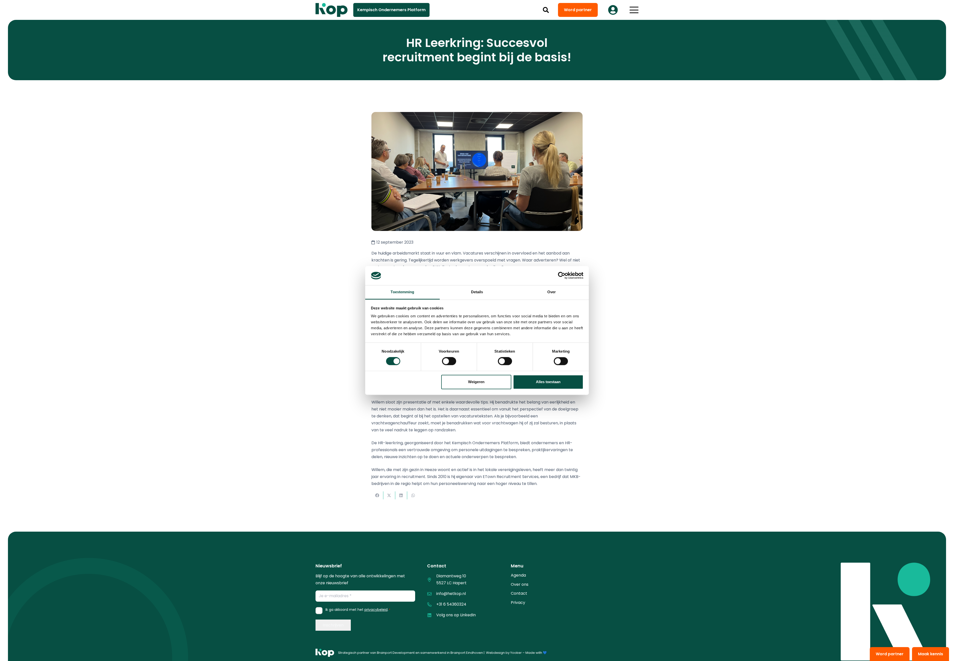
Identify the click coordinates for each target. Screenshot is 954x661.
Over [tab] (551, 292)
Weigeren (476, 382)
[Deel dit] (377, 495)
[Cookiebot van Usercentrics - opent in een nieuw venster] (561, 275)
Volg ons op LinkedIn (456, 615)
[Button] (613, 10)
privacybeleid (376, 609)
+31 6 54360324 (451, 604)
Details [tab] (477, 292)
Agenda (518, 575)
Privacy (518, 602)
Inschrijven (333, 625)
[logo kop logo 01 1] (325, 653)
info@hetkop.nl (451, 593)
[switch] (449, 361)
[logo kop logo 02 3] (332, 10)
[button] (546, 10)
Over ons (519, 584)
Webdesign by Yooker (504, 652)
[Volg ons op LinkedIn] (431, 615)
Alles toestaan (548, 382)
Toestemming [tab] (402, 292)
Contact (519, 593)
